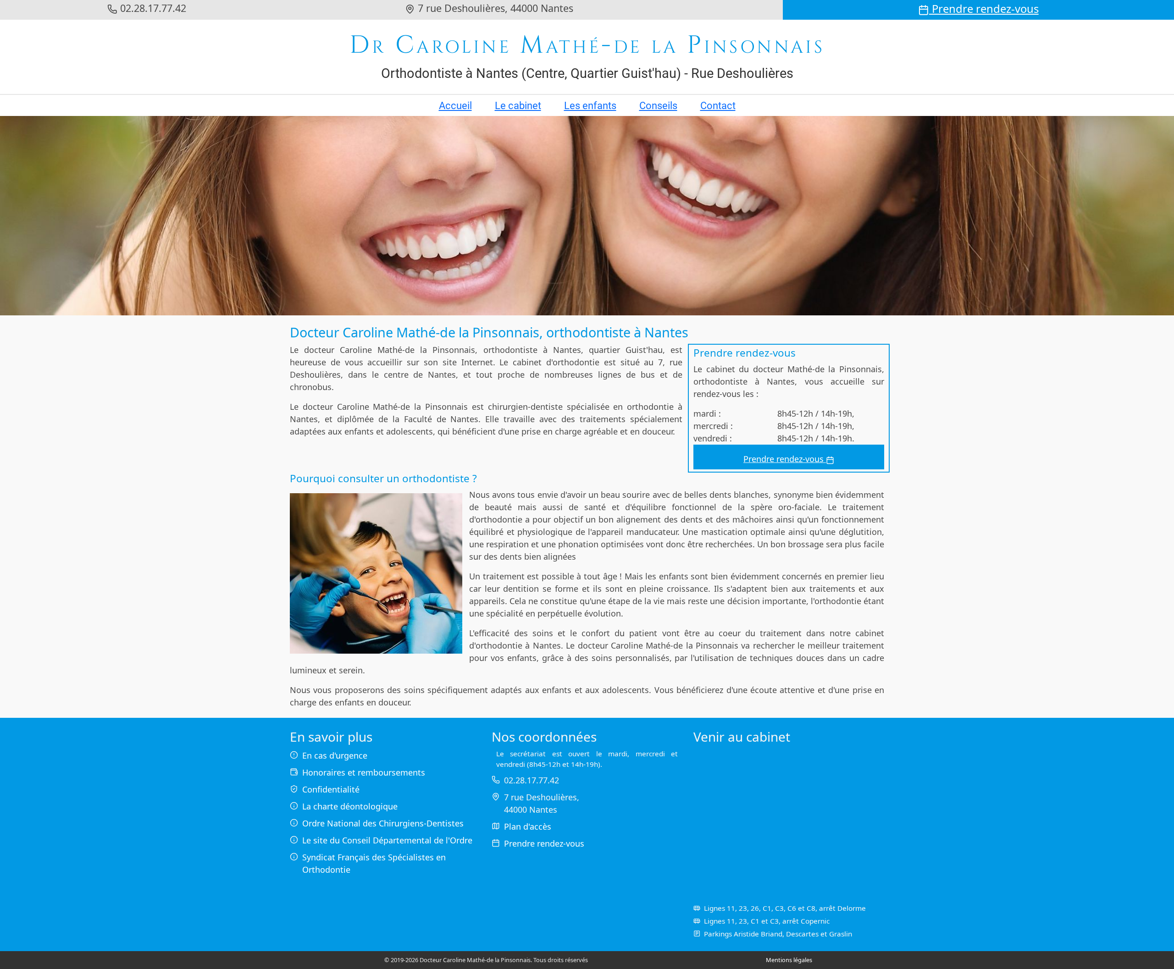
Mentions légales (789, 960)
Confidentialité (331, 789)
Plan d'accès (527, 826)
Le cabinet (518, 105)
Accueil (455, 105)
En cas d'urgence (334, 755)
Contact (718, 105)
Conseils (658, 105)
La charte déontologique (350, 806)
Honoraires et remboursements (363, 772)
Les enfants (590, 105)
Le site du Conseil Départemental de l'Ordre (387, 840)
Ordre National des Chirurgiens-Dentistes (383, 823)
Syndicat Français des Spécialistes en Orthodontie (374, 863)
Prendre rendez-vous (984, 8)
